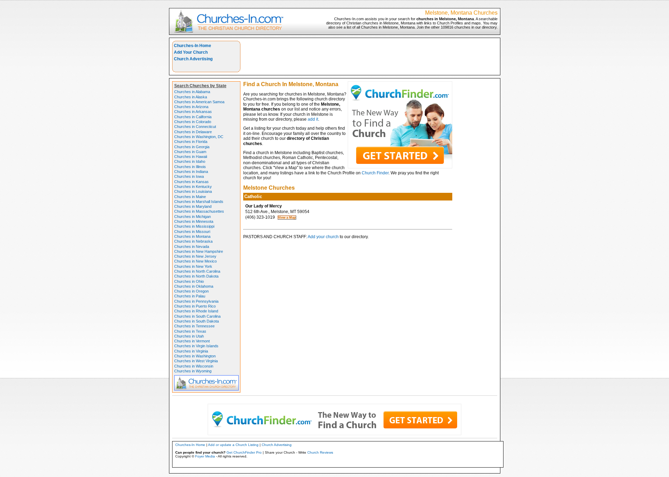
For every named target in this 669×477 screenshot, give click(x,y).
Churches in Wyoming (193, 371)
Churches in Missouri (192, 231)
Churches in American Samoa (199, 102)
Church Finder (375, 173)
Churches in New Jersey (195, 256)
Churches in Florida (190, 141)
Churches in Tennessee (194, 326)
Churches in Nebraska (193, 241)
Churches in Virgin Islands (196, 346)
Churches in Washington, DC (198, 137)
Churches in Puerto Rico (195, 306)
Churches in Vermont (192, 341)
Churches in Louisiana (193, 191)
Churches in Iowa (189, 176)
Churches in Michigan (192, 216)
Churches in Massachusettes (199, 211)
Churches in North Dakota (196, 276)
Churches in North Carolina (197, 271)
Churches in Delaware (193, 132)
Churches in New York (193, 266)
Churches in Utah (189, 336)
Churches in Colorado (192, 122)
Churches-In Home (192, 45)
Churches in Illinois (190, 167)
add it (313, 119)
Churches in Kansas (191, 182)
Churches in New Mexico (195, 261)
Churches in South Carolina (197, 316)
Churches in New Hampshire (198, 251)
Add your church (323, 236)
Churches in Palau (189, 296)
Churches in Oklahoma (193, 286)
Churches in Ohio (189, 281)
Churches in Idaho (189, 161)
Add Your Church (191, 52)
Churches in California (193, 117)
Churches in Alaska (190, 97)
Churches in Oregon (191, 291)
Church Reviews (320, 452)
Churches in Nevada (191, 246)
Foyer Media (205, 456)
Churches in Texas (190, 331)
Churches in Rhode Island (196, 311)
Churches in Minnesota (193, 221)
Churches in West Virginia (196, 361)
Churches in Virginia (191, 351)
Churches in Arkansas (193, 111)
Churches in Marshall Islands (198, 201)
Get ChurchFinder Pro (244, 452)
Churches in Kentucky (193, 186)
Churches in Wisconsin (193, 366)
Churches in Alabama (192, 92)
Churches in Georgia (191, 147)
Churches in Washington (195, 356)
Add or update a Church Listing (233, 445)
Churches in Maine (190, 197)
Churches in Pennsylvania (196, 301)
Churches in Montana (192, 236)
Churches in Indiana (191, 171)
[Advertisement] (370, 56)
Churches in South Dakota (196, 321)
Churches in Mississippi (194, 226)
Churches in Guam (190, 152)
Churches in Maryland (193, 206)
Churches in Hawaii (190, 156)
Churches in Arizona (191, 107)
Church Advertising (193, 58)
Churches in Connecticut (195, 126)
